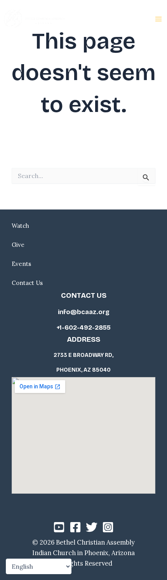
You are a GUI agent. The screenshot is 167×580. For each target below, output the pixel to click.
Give (18, 244)
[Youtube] (59, 527)
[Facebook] (75, 527)
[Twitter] (91, 527)
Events (21, 263)
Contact (23, 283)
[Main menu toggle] (158, 19)
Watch (20, 225)
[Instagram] (108, 527)
